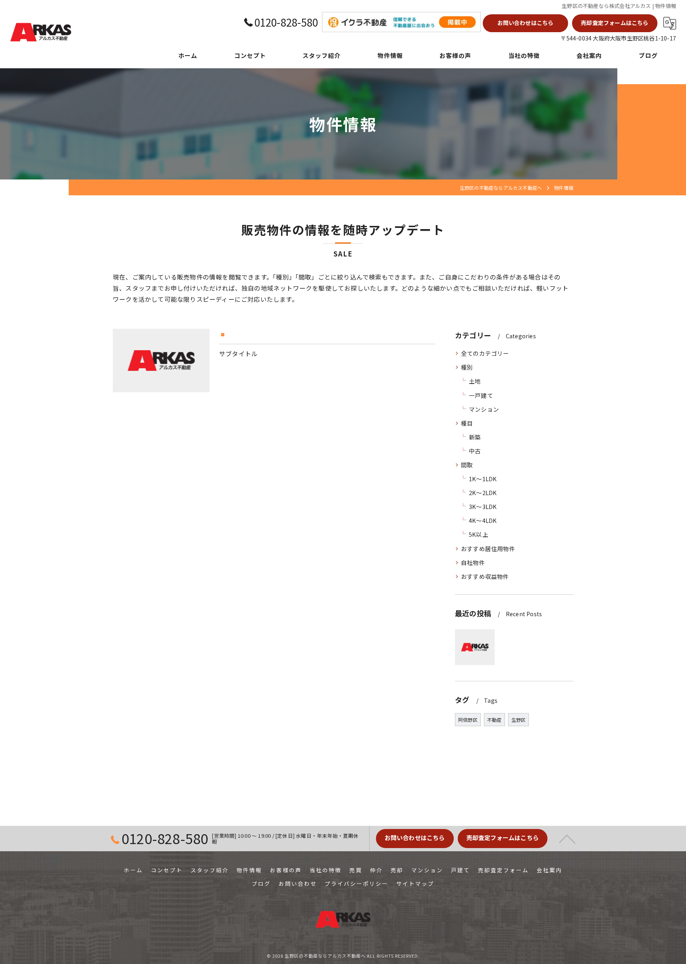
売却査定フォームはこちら (614, 23)
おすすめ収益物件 (485, 576)
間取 (467, 465)
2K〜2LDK (483, 492)
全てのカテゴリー (485, 353)
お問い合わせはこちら (525, 23)
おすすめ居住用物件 (488, 548)
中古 (475, 451)
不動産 (494, 719)
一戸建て (481, 395)
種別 (467, 367)
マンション (484, 409)
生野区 (518, 719)
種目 (467, 423)
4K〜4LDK (483, 520)
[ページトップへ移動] (567, 838)
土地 (475, 381)
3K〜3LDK (483, 506)
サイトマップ (415, 883)
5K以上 (478, 534)
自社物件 (473, 562)
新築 (475, 437)
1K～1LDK (483, 478)
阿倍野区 (468, 719)
